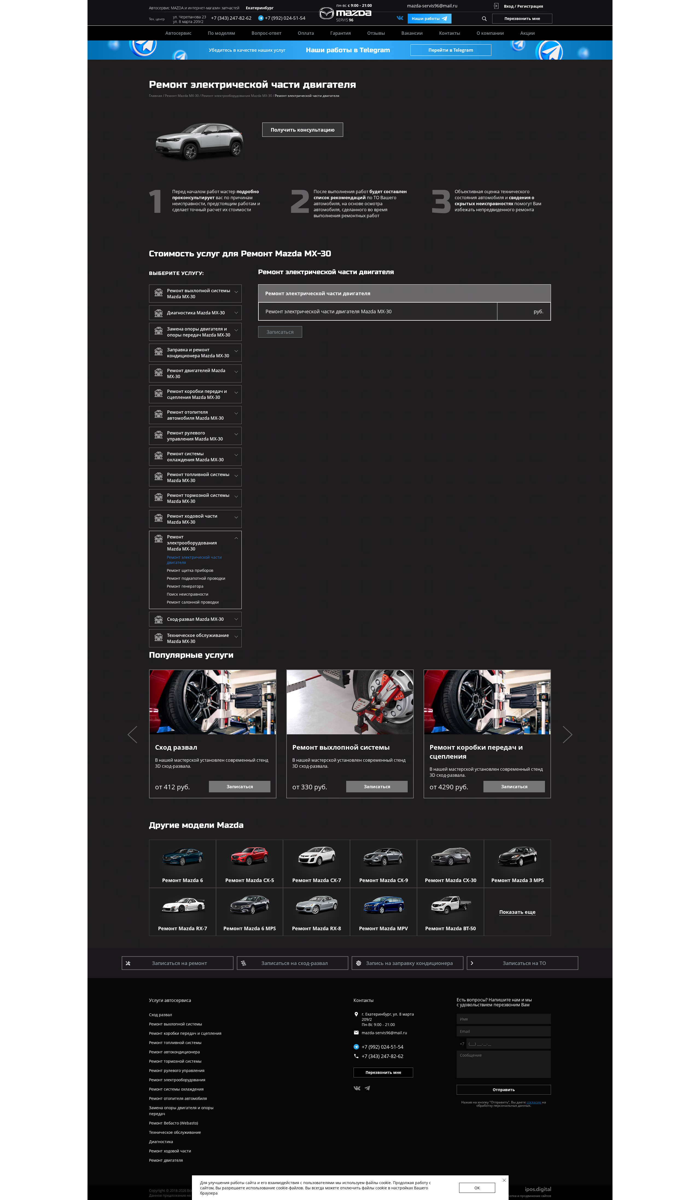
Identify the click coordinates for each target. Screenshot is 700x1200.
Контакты (449, 33)
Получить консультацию (303, 129)
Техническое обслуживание (175, 1132)
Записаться (280, 332)
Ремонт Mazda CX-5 (249, 880)
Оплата (306, 33)
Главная (156, 95)
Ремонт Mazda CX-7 (316, 880)
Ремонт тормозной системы (175, 1061)
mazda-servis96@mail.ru (432, 6)
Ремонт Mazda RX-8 (316, 928)
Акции (527, 33)
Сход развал (176, 747)
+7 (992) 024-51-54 (382, 1047)
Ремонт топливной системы (175, 1042)
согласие (534, 1102)
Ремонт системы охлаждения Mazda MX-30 (195, 457)
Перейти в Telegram (450, 50)
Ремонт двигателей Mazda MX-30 (196, 373)
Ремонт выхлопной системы (341, 747)
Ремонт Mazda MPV (383, 928)
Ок (477, 1187)
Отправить (504, 1089)
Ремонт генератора (185, 586)
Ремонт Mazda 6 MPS (249, 928)
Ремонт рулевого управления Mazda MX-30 (195, 436)
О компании (490, 33)
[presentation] (132, 735)
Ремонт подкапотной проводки (196, 578)
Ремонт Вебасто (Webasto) (173, 1123)
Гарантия (340, 33)
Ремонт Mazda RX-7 (182, 928)
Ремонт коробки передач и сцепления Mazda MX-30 (197, 394)
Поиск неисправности (187, 594)
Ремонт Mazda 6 (182, 880)
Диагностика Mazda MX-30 (196, 313)
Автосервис (178, 33)
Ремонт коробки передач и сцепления (476, 752)
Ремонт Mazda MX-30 (183, 95)
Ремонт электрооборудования (177, 1079)
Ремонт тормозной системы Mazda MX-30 (198, 498)
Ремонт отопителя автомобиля (178, 1098)
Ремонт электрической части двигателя (194, 560)
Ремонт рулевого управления (177, 1070)
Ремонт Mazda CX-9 (383, 880)
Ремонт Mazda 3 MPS (517, 880)
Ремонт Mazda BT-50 (450, 928)
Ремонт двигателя (166, 1160)
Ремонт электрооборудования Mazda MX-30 (238, 95)
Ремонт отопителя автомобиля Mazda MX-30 (195, 415)
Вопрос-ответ (266, 33)
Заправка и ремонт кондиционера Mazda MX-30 (198, 353)
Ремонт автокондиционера (174, 1051)
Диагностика (161, 1141)
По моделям (221, 33)
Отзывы (376, 33)
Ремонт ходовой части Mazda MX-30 (192, 519)
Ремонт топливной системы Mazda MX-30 (198, 477)
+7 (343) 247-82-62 (231, 18)
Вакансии (412, 33)
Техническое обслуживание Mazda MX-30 (198, 638)
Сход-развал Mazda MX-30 (195, 619)
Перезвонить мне (522, 18)
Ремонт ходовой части (170, 1150)
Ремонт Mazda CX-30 (450, 880)
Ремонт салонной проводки (193, 602)
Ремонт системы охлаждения (176, 1089)
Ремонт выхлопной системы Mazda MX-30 (198, 294)
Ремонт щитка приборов (190, 570)
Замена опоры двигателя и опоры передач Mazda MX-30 (198, 332)
